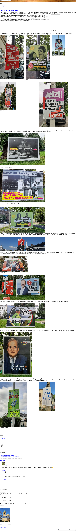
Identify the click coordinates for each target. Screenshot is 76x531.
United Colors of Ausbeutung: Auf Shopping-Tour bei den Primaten (9, 456)
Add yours (2, 460)
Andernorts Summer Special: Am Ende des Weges (7, 455)
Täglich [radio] (5, 497)
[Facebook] (2, 492)
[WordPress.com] (1, 492)
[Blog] (3, 527)
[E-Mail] (4, 492)
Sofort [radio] (2, 497)
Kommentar (1, 505)
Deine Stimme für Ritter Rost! (9, 10)
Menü (1, 3)
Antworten (3, 470)
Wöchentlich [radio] (9, 497)
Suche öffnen (2, 8)
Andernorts (3, 5)
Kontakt (3, 6)
